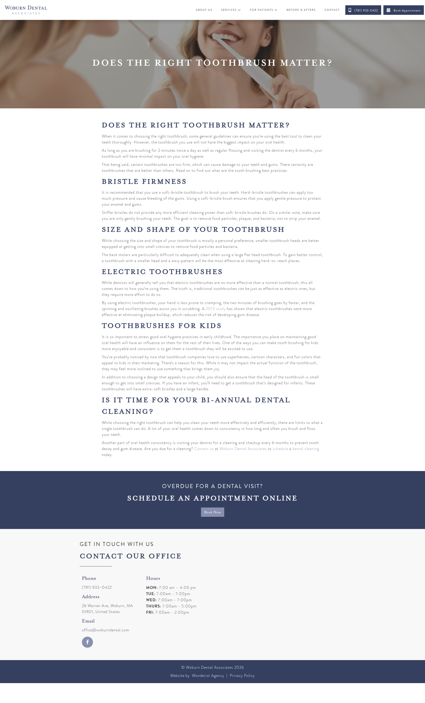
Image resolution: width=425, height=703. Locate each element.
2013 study (215, 309)
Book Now (212, 512)
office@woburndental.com (105, 630)
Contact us (204, 449)
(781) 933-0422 (363, 10)
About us (204, 10)
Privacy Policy (242, 675)
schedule (280, 449)
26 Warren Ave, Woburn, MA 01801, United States (107, 609)
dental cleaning (305, 449)
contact (332, 10)
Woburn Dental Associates (243, 449)
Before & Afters (301, 10)
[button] (231, 10)
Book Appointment (404, 10)
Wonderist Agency (208, 675)
